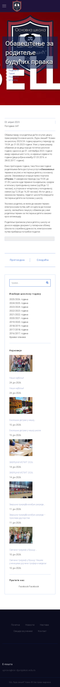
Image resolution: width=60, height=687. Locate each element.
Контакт (42, 631)
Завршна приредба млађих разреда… (27, 504)
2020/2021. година (18, 318)
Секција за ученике (23, 631)
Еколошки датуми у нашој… (22, 420)
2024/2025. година (18, 303)
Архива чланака (17, 337)
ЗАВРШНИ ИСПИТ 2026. (21, 462)
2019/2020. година (18, 322)
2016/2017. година (18, 333)
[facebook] (30, 637)
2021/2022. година (18, 314)
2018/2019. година (18, 326)
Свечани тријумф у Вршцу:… (23, 550)
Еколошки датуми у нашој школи (25, 430)
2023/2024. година (18, 307)
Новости (29, 625)
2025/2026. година (18, 299)
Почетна (15, 625)
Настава (44, 625)
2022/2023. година (18, 311)
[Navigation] (4, 6)
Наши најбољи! (16, 378)
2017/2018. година (18, 329)
